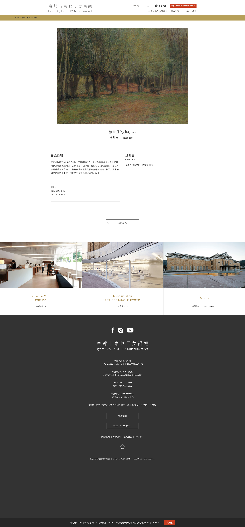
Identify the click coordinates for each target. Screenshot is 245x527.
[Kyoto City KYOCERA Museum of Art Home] (70, 8)
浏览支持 (139, 437)
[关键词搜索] (148, 5)
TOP (122, 449)
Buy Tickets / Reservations (182, 6)
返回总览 (122, 223)
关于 (194, 11)
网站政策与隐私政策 (122, 437)
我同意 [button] (170, 523)
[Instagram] (160, 5)
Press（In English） (122, 426)
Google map (209, 306)
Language (136, 6)
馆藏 (187, 11)
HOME (17, 18)
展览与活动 (176, 11)
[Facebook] (156, 5)
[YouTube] (164, 5)
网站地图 (105, 437)
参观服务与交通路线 (158, 11)
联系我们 (122, 416)
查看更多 (40, 306)
